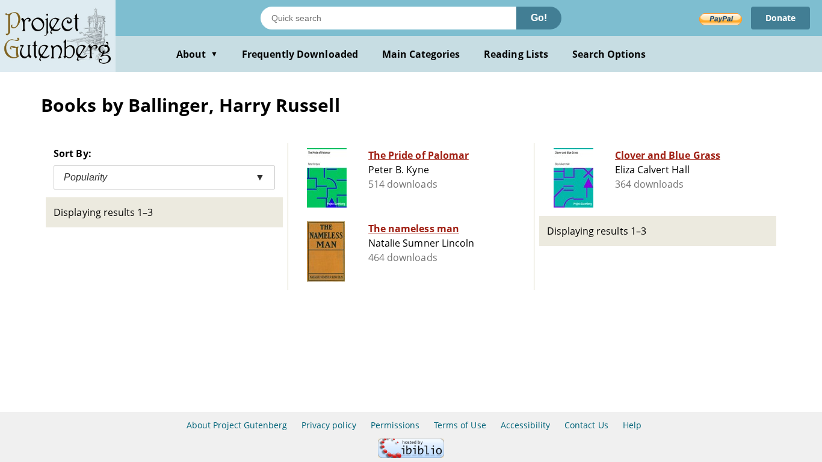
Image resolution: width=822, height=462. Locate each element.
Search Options (609, 54)
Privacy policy (328, 425)
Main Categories (421, 54)
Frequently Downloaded (300, 54)
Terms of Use (460, 425)
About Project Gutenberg (237, 425)
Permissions (395, 425)
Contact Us (586, 425)
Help (632, 425)
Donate (780, 17)
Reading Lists (516, 54)
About (197, 54)
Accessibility (526, 425)
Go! (539, 18)
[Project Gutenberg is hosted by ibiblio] (411, 454)
